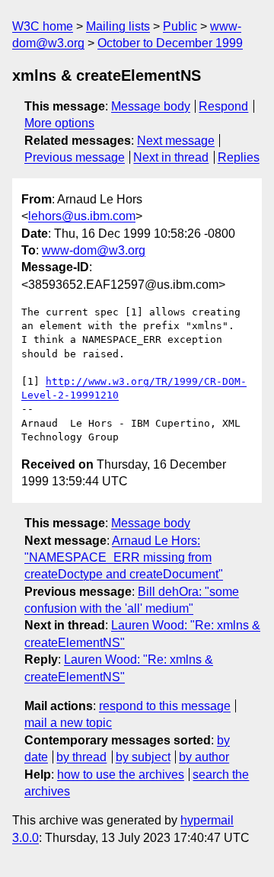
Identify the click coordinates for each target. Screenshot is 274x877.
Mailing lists (118, 26)
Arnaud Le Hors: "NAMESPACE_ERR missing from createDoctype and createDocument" (123, 557)
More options (59, 123)
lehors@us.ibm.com (81, 216)
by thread (81, 757)
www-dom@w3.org (93, 250)
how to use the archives (120, 774)
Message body (150, 106)
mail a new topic (68, 722)
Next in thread (171, 157)
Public (180, 26)
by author (204, 757)
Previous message (74, 157)
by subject (143, 757)
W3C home (42, 26)
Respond (223, 106)
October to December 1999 (170, 43)
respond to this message (165, 705)
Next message (176, 140)
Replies (239, 157)
